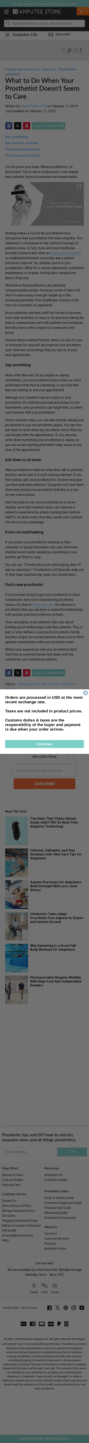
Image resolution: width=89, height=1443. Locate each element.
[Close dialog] (85, 693)
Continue (44, 744)
